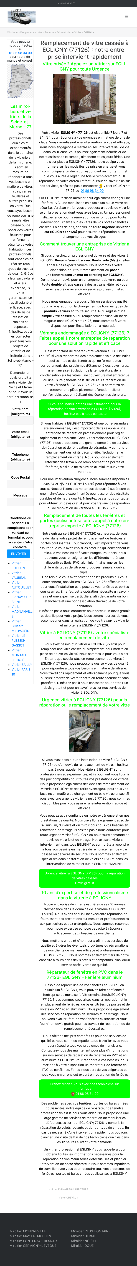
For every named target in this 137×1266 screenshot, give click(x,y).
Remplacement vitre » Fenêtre (37, 32)
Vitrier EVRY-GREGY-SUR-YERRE (69, 1189)
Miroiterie (12, 32)
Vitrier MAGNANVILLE (22, 611)
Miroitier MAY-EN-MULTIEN (30, 1236)
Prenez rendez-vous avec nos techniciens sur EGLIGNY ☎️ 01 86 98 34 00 (84, 1089)
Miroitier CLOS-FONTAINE (91, 1231)
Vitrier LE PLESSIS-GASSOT (19, 640)
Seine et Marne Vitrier (69, 32)
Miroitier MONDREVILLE (28, 1231)
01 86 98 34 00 (67, 3)
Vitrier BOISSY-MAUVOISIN (21, 626)
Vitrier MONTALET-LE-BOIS (21, 655)
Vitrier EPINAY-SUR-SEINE (22, 597)
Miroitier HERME (83, 1236)
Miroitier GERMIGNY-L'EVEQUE (33, 1246)
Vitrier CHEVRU (67, 1197)
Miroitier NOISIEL (84, 1241)
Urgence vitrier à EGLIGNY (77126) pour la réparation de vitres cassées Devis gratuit (85, 878)
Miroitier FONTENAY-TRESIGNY (34, 1241)
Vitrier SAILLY (22, 665)
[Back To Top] (128, 1257)
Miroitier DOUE (82, 1246)
